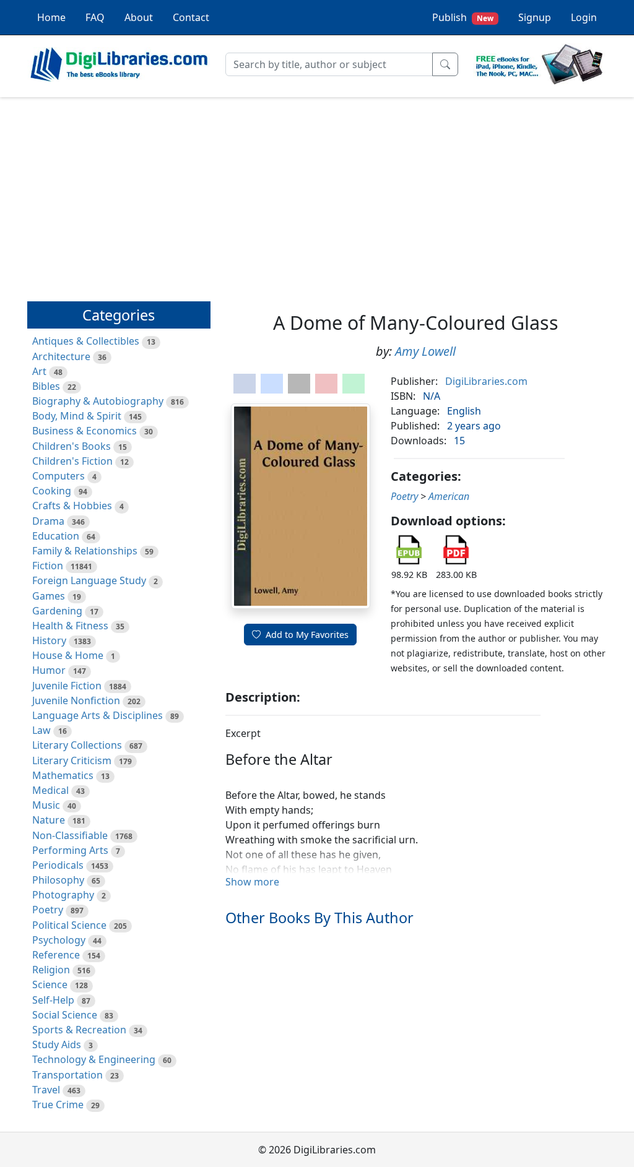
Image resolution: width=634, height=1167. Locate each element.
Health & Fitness (70, 625)
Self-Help (53, 1000)
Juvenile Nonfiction (76, 700)
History (49, 640)
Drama (48, 521)
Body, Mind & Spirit (76, 416)
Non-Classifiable (70, 835)
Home (51, 17)
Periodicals (58, 865)
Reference (56, 955)
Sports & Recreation (79, 1029)
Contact (191, 17)
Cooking (51, 490)
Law (41, 730)
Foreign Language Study (89, 580)
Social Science (64, 1015)
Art (39, 371)
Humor (49, 670)
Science (49, 984)
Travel (46, 1089)
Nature (48, 820)
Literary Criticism (71, 760)
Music (46, 805)
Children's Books (71, 446)
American (448, 496)
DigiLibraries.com (486, 381)
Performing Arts (70, 850)
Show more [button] (252, 882)
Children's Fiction (72, 461)
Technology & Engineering (93, 1059)
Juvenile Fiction (67, 685)
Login (584, 17)
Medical (50, 790)
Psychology (58, 940)
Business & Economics (84, 430)
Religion (51, 969)
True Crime (58, 1104)
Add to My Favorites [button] (307, 634)
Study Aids (56, 1044)
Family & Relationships (84, 551)
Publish (462, 17)
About (138, 17)
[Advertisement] (317, 193)
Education (55, 536)
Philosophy (58, 880)
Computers (58, 476)
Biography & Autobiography (97, 401)
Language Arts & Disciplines (97, 715)
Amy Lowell (425, 351)
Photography (63, 895)
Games (48, 596)
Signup (534, 17)
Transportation (67, 1075)
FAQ (95, 17)
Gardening (57, 611)
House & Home (67, 655)
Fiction (47, 565)
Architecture (61, 356)
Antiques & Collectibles (85, 341)
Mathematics (62, 775)
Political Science (69, 925)
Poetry (47, 909)
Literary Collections (77, 745)
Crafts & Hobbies (72, 505)
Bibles (46, 386)
